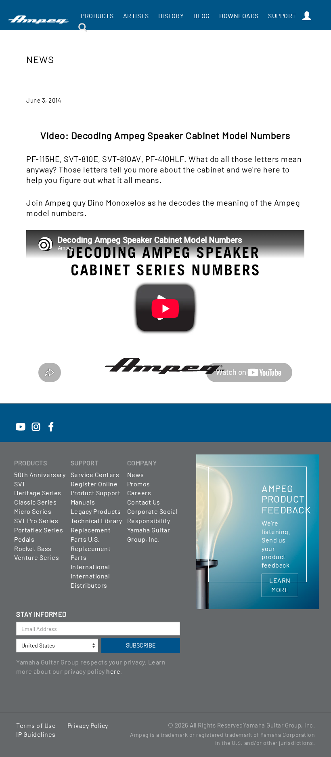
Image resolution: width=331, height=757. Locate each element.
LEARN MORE (280, 584)
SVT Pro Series (36, 520)
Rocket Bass (33, 548)
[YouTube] (20, 422)
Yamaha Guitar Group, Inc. (279, 725)
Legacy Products (96, 511)
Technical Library (96, 520)
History (171, 15)
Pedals (24, 539)
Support (282, 15)
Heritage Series (37, 492)
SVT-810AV (121, 159)
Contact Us (143, 502)
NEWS (40, 59)
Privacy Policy (87, 725)
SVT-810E (81, 159)
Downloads (239, 15)
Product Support (96, 492)
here (113, 671)
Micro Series (32, 511)
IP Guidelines (36, 734)
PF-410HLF (164, 159)
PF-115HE (43, 159)
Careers (139, 492)
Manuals (83, 502)
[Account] (307, 16)
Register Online (94, 484)
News (135, 474)
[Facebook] (51, 422)
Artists (136, 15)
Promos (138, 484)
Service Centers (95, 474)
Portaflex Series (38, 530)
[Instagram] (36, 422)
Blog (201, 15)
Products (97, 15)
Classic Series (35, 502)
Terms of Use (36, 725)
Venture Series (36, 557)
